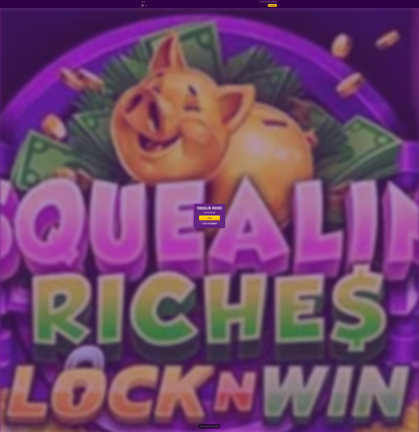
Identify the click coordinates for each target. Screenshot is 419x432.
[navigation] (142, 5)
